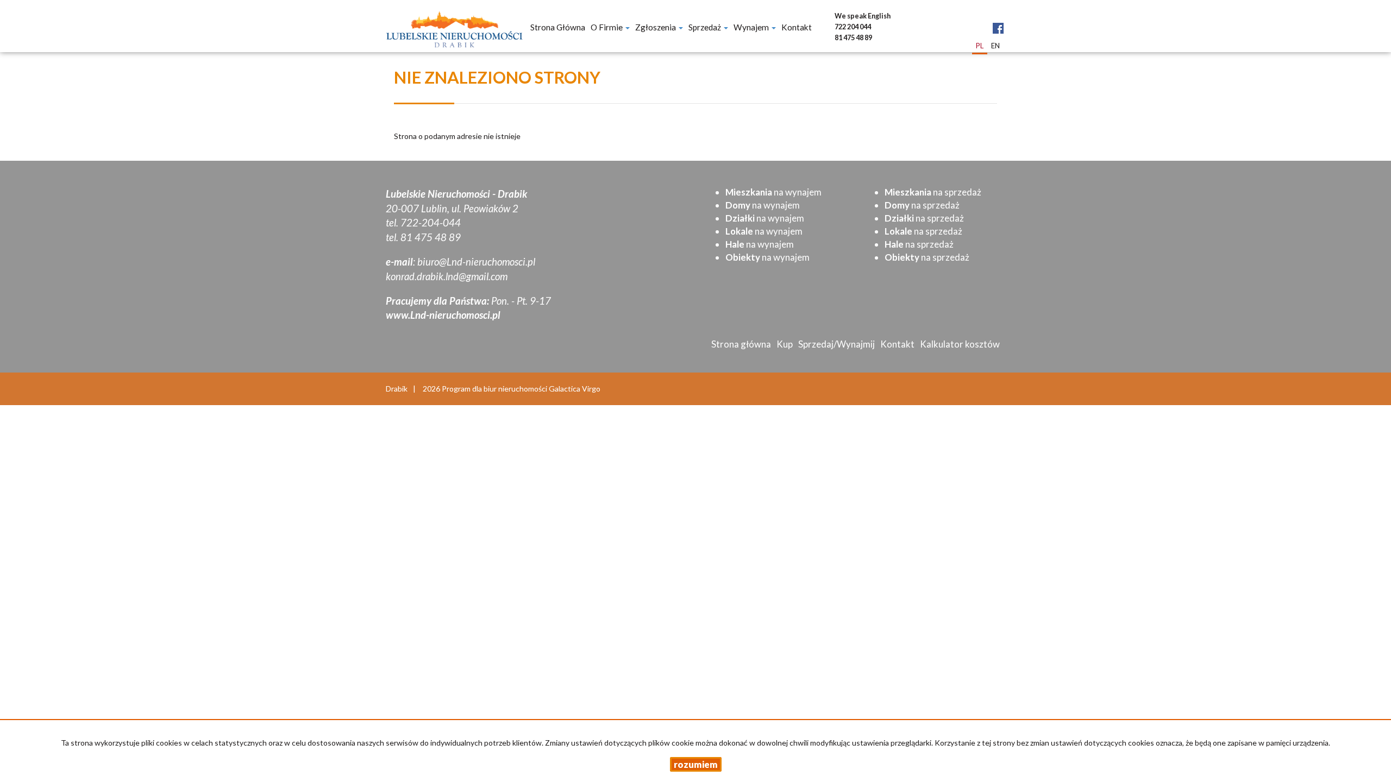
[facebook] (998, 20)
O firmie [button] (607, 27)
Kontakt (796, 27)
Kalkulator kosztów (960, 344)
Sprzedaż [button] (705, 27)
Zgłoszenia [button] (656, 27)
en (995, 45)
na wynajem (773, 192)
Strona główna (557, 27)
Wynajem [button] (752, 27)
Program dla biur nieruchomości (495, 388)
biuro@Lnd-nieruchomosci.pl (476, 262)
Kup (784, 344)
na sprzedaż (933, 192)
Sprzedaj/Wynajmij (836, 344)
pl (979, 45)
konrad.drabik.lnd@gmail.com (446, 276)
